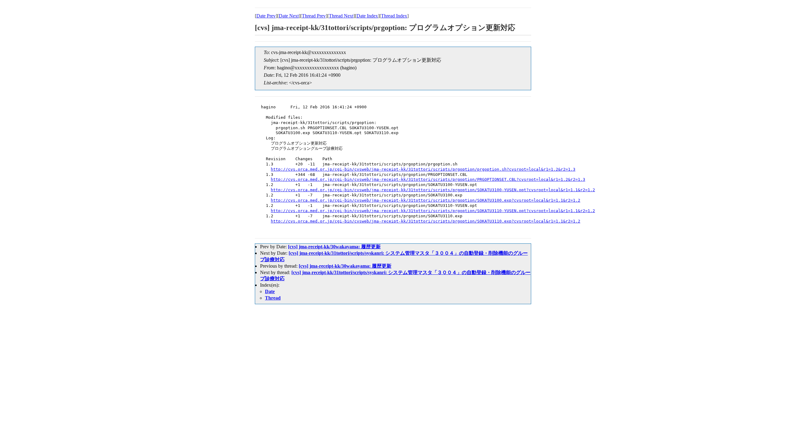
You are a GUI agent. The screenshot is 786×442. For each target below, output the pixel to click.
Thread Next (341, 15)
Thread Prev (314, 15)
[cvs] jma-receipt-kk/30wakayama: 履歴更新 (334, 246)
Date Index (367, 15)
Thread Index (394, 15)
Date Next (289, 15)
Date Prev (266, 15)
